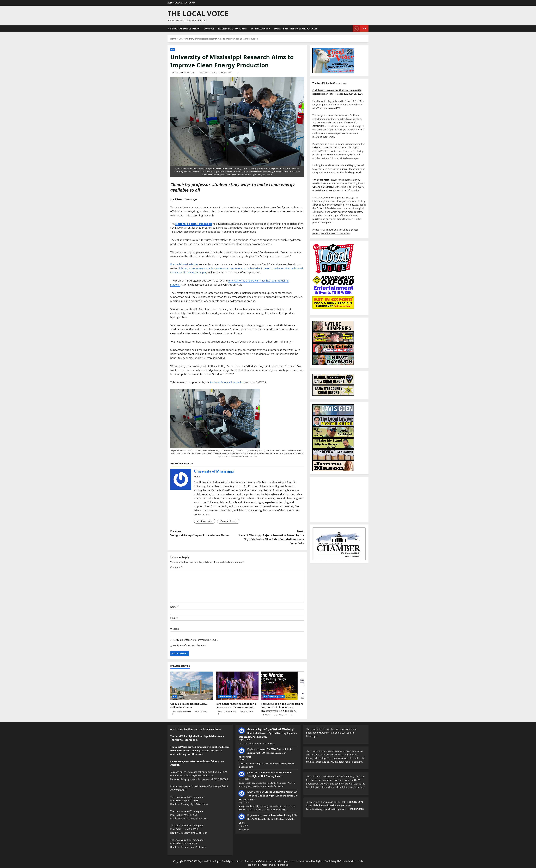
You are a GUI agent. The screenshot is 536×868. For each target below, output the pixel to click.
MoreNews (267, 864)
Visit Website (204, 521)
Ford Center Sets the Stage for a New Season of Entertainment (236, 705)
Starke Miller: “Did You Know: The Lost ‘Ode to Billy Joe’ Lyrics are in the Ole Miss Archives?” (268, 795)
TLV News (267, 715)
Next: (271, 537)
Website (174, 628)
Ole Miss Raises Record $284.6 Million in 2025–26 (188, 705)
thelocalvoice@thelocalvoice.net (333, 805)
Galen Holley (254, 729)
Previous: (200, 533)
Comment (176, 567)
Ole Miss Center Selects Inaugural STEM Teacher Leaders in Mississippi (265, 753)
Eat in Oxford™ (260, 28)
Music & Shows (225, 696)
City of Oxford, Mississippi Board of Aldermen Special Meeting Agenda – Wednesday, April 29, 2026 (268, 733)
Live (364, 28)
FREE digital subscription (183, 28)
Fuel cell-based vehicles (184, 264)
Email (174, 617)
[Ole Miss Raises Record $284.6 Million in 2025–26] (191, 686)
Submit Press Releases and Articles (295, 28)
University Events (276, 696)
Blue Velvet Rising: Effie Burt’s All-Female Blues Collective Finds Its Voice (268, 819)
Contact (209, 28)
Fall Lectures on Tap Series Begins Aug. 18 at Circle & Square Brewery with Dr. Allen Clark (282, 707)
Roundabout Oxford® (232, 28)
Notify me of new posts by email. (190, 645)
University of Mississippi (183, 72)
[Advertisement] (339, 499)
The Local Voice (198, 13)
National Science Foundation (227, 382)
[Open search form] (350, 28)
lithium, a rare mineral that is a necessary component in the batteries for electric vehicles (231, 268)
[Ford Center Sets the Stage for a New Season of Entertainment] (237, 686)
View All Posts (228, 521)
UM (172, 49)
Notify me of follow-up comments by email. (195, 639)
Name (174, 606)
